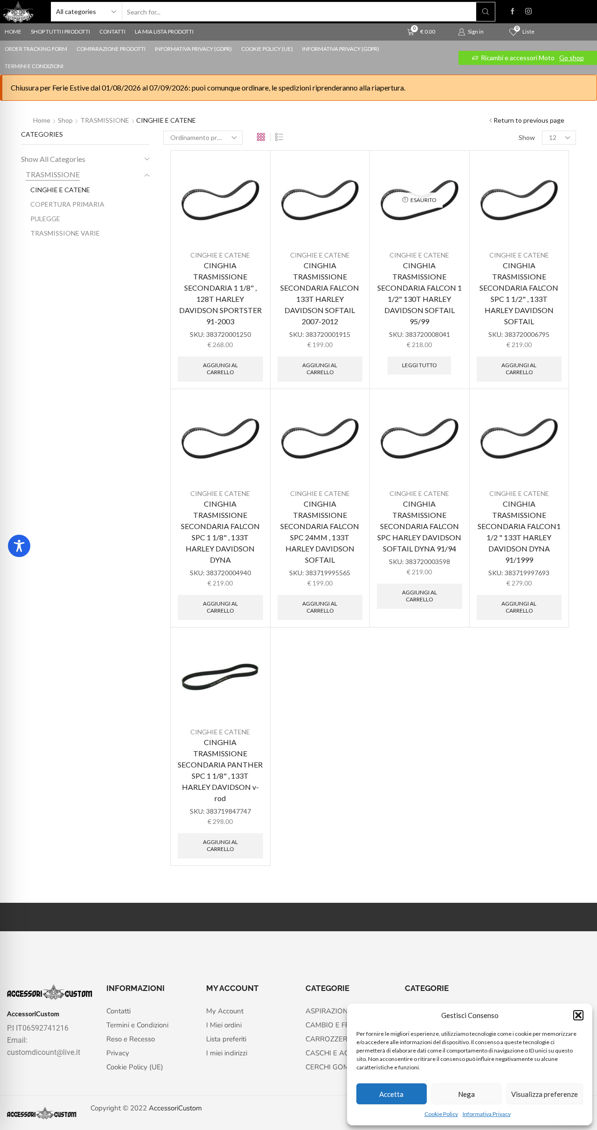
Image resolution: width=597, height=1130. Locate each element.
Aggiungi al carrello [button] (220, 368)
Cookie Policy (441, 1113)
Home (41, 120)
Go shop (571, 58)
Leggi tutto (419, 365)
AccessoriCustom (175, 1108)
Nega (466, 1094)
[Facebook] (512, 11)
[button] (578, 1015)
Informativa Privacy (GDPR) (193, 49)
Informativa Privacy (487, 1113)
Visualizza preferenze (544, 1094)
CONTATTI (112, 31)
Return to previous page (528, 120)
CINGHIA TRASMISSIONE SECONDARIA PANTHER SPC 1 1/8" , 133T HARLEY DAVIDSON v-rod (220, 770)
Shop (65, 120)
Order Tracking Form (36, 49)
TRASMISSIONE (104, 120)
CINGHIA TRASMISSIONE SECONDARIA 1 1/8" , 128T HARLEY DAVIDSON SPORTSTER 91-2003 (220, 293)
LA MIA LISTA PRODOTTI (164, 31)
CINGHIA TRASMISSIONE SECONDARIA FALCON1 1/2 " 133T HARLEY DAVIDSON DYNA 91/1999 (519, 531)
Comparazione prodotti (111, 49)
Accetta (391, 1094)
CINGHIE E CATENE (220, 255)
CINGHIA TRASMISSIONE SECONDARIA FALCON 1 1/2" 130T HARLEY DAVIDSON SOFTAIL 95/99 (419, 293)
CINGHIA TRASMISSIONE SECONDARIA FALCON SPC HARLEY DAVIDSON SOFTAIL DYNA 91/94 (419, 526)
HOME (13, 31)
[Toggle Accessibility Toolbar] (19, 546)
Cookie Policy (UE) (267, 49)
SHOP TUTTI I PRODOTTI (60, 31)
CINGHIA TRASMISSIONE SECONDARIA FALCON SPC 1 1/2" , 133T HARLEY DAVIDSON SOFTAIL (518, 293)
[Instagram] (528, 11)
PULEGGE (45, 219)
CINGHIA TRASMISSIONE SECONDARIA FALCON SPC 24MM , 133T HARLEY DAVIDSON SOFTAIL (319, 531)
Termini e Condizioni (34, 66)
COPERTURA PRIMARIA (67, 204)
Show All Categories (53, 158)
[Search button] (485, 11)
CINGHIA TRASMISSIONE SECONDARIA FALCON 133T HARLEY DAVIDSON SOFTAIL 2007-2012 (319, 293)
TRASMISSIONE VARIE (65, 233)
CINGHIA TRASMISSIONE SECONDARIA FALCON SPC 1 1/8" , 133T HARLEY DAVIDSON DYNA (220, 531)
